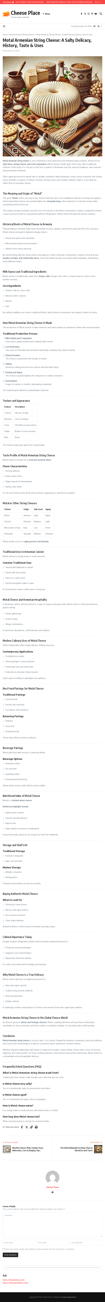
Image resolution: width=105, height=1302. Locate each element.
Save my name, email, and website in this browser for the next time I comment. (40, 1249)
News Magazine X (69, 1297)
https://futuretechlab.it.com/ (15, 1282)
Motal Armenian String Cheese (21, 34)
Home (5, 34)
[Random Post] (94, 26)
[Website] (52, 1192)
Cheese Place (25, 12)
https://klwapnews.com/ (14, 1279)
